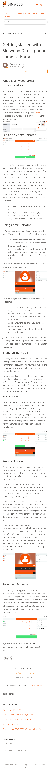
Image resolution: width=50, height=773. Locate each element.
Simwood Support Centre (12, 13)
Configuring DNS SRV (12, 710)
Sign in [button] (42, 4)
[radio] (18, 673)
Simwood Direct (31, 13)
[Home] (13, 6)
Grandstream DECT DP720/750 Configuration (22, 729)
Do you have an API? (11, 724)
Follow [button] (25, 71)
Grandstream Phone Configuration (18, 714)
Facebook (4, 658)
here (38, 112)
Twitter (7, 658)
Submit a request (35, 685)
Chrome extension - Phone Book (17, 719)
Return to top (8, 693)
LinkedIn (11, 658)
